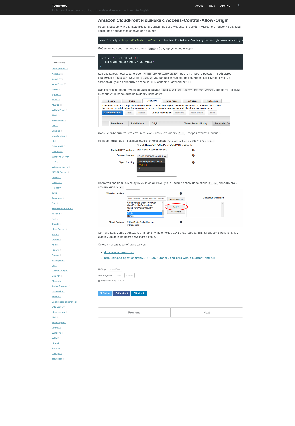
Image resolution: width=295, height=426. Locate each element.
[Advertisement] (75, 37)
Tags (211, 5)
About (199, 5)
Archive (225, 5)
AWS (119, 275)
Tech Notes (59, 5)
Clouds (129, 275)
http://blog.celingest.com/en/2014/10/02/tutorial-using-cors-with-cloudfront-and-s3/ (159, 257)
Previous (134, 312)
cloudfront (115, 269)
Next (207, 312)
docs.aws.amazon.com (119, 252)
